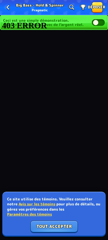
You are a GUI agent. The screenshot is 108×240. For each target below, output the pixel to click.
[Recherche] (71, 7)
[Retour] (8, 7)
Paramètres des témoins (29, 214)
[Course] (83, 7)
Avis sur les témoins (37, 203)
